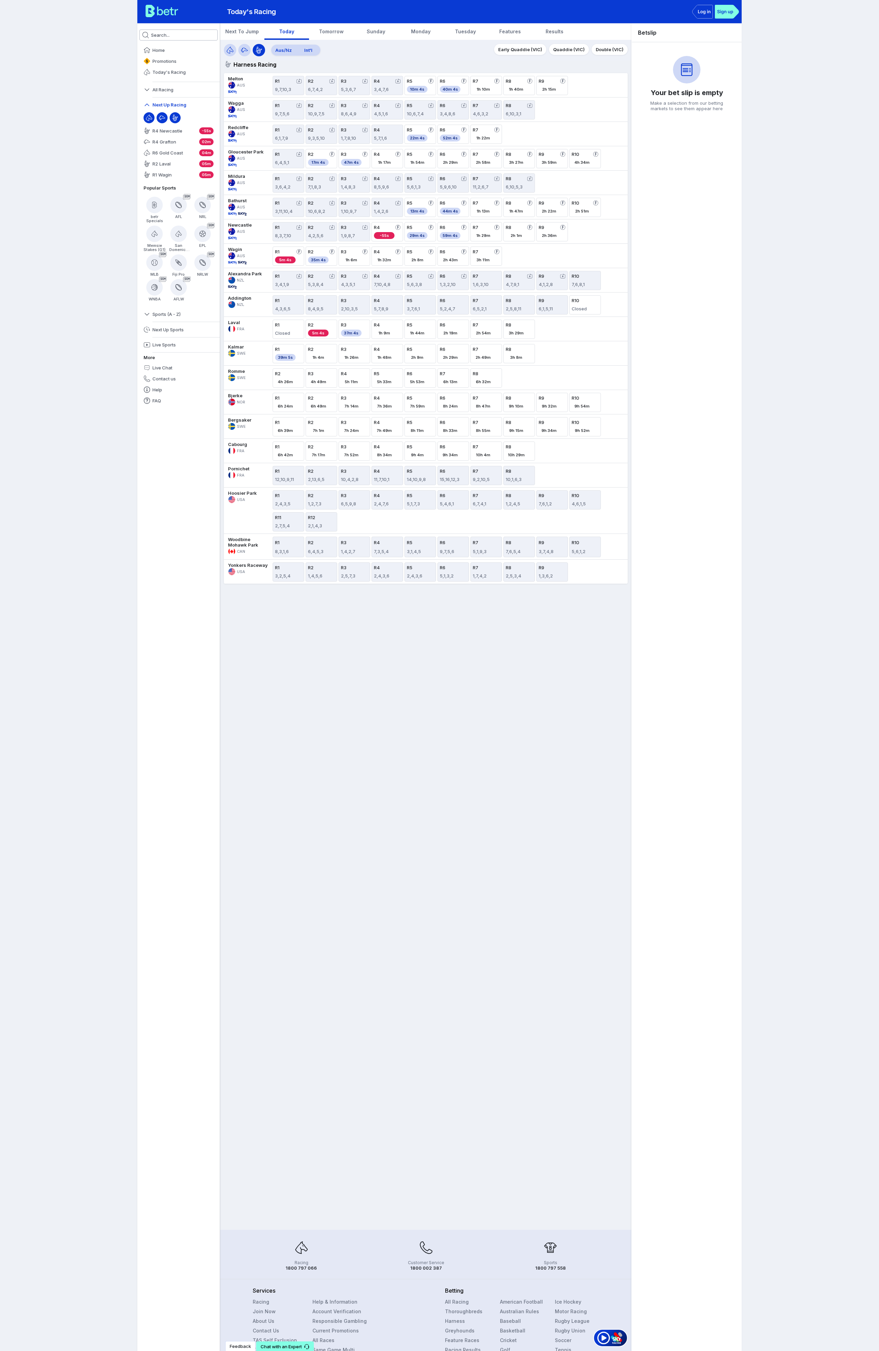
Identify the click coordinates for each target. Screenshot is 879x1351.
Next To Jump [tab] (242, 31)
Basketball (512, 1330)
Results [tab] (554, 31)
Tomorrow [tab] (331, 31)
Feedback (240, 1346)
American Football (521, 1302)
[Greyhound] (162, 117)
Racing (261, 1302)
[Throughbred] (149, 117)
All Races (323, 1340)
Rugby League (572, 1321)
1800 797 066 (301, 1268)
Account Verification (336, 1311)
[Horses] (230, 50)
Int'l (308, 50)
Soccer (563, 1340)
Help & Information (334, 1302)
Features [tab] (510, 31)
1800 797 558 (550, 1268)
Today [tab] (286, 31)
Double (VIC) (610, 49)
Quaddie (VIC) (569, 49)
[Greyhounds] (244, 50)
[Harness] (175, 117)
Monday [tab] (421, 31)
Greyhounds (460, 1330)
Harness (455, 1321)
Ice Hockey (568, 1302)
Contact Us (266, 1330)
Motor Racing (571, 1311)
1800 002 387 (426, 1268)
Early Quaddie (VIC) (520, 49)
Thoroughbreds (463, 1311)
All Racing (457, 1302)
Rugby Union (570, 1330)
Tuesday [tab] (465, 31)
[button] (285, 1346)
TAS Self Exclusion (275, 1340)
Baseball (510, 1321)
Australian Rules (519, 1311)
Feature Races (462, 1340)
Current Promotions (335, 1330)
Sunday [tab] (376, 31)
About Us (263, 1321)
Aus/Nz (283, 50)
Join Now (264, 1311)
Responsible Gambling (339, 1321)
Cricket (508, 1340)
